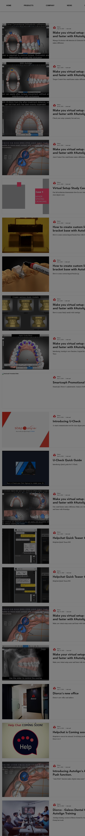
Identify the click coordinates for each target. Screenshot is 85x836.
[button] (77, 385)
